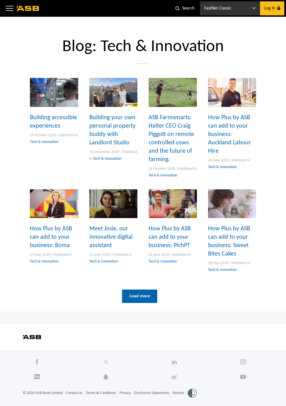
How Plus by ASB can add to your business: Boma (51, 237)
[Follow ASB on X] (105, 362)
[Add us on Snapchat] (105, 377)
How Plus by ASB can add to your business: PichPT (170, 237)
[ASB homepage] (28, 8)
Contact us (74, 392)
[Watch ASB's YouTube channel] (243, 377)
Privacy (125, 392)
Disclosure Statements (151, 392)
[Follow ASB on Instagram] (243, 362)
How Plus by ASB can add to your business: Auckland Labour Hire (229, 134)
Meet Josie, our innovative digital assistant (111, 237)
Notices (178, 392)
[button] (9, 8)
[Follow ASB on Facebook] (37, 362)
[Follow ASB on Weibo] (174, 377)
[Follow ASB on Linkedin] (174, 362)
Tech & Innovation (44, 142)
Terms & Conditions (101, 392)
